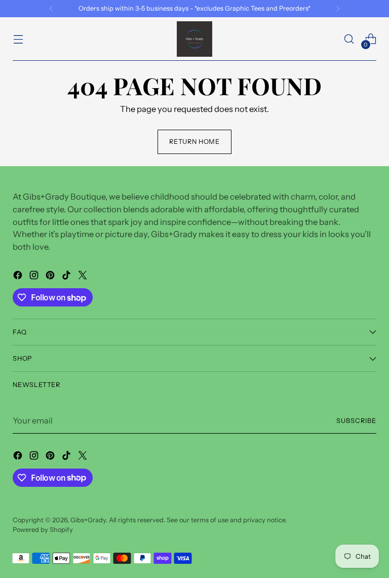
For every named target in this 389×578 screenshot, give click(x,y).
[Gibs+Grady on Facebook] (19, 277)
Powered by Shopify (43, 529)
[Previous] (51, 8)
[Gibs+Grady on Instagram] (35, 277)
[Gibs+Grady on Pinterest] (51, 277)
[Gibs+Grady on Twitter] (83, 277)
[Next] (338, 8)
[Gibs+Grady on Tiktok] (67, 277)
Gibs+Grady (88, 520)
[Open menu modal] (18, 39)
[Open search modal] (349, 39)
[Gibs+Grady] (194, 39)
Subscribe (356, 421)
